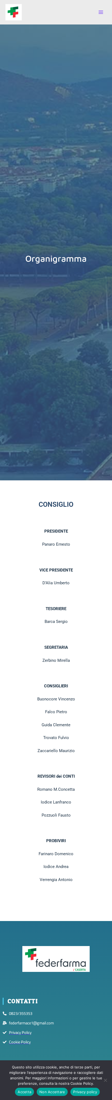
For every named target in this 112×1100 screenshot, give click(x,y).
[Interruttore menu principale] (101, 12)
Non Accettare (52, 1092)
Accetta (24, 1092)
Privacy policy (85, 1092)
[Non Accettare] (105, 1080)
